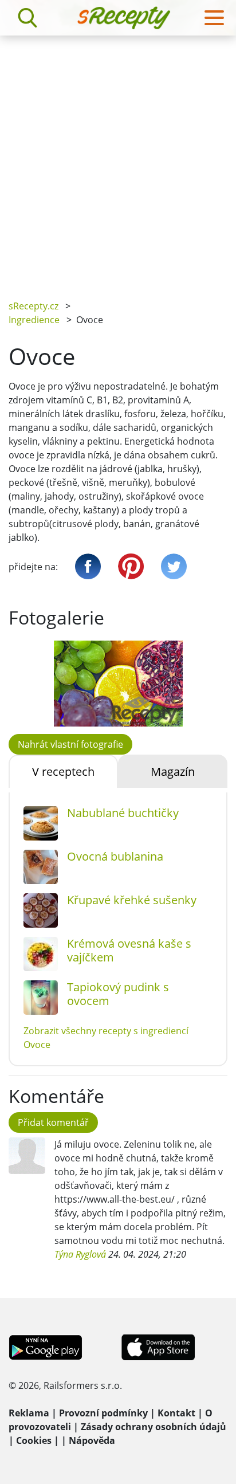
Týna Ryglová (80, 1254)
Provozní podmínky (103, 1413)
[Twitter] (174, 566)
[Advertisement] (118, 159)
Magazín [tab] (173, 771)
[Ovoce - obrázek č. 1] (118, 684)
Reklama (29, 1413)
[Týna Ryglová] (27, 1155)
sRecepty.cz (33, 306)
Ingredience (34, 319)
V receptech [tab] (63, 771)
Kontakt (176, 1413)
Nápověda (92, 1440)
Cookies (34, 1440)
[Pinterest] (131, 566)
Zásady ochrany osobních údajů (153, 1426)
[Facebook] (88, 566)
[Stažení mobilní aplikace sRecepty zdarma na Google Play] (45, 1346)
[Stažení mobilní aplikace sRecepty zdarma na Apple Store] (157, 1346)
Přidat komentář (53, 1122)
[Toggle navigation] (214, 18)
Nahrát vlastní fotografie (70, 744)
